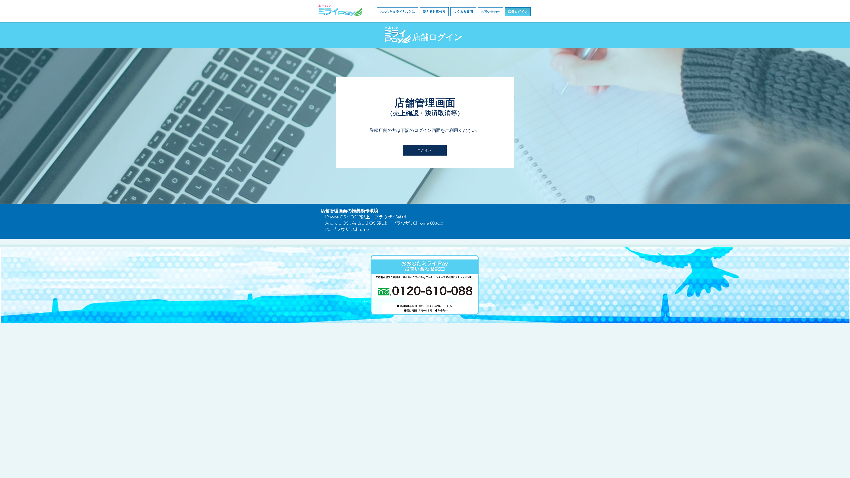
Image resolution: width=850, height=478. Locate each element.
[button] (397, 11)
